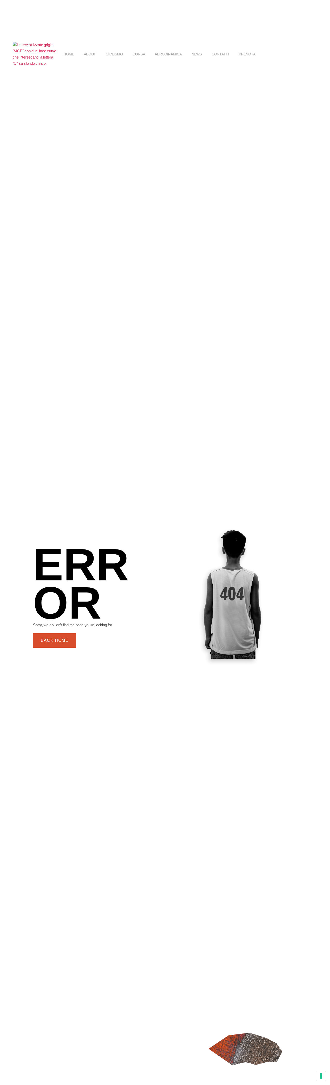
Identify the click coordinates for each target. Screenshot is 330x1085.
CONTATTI (220, 54)
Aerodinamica (168, 54)
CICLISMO (114, 54)
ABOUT (90, 54)
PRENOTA (247, 54)
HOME (68, 54)
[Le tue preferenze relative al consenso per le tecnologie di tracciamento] (321, 1076)
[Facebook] (286, 54)
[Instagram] (299, 54)
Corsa (139, 54)
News (197, 54)
